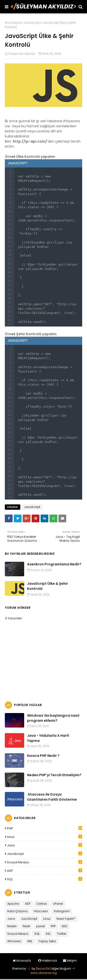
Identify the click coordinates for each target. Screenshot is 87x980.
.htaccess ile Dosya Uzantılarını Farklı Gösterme (52, 797)
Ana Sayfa (13, 23)
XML (29, 941)
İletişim (71, 960)
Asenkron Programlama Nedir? (54, 564)
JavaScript (31, 23)
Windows (14, 941)
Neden (12, 926)
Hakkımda (49, 960)
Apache (13, 904)
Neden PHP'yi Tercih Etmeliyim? (54, 775)
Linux (44, 837)
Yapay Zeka (47, 941)
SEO (64, 926)
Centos (41, 904)
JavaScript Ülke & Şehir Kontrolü (47, 586)
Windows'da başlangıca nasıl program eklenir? (53, 718)
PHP (44, 828)
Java (44, 845)
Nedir (26, 926)
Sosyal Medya (44, 862)
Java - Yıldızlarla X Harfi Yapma (48, 738)
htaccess (41, 911)
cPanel (58, 904)
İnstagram (62, 911)
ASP (44, 870)
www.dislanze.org (43, 973)
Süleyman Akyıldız (21, 54)
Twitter (61, 934)
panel (40, 926)
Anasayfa (23, 960)
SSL (48, 934)
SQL (44, 879)
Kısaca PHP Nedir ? (43, 755)
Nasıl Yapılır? (66, 919)
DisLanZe (42, 968)
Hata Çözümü (17, 911)
